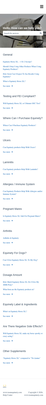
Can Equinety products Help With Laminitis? (20, 169)
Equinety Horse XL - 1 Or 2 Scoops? (17, 61)
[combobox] (20, 33)
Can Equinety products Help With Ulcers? (19, 147)
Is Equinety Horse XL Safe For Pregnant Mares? (22, 216)
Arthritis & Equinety (11, 238)
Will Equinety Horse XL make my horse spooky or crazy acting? (23, 334)
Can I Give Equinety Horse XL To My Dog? (20, 260)
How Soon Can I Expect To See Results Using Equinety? (21, 75)
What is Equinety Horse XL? (14, 81)
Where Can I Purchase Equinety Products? (19, 125)
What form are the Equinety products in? (18, 289)
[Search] (40, 33)
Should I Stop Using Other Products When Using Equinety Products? (22, 67)
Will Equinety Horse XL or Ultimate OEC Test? (21, 103)
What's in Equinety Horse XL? (15, 311)
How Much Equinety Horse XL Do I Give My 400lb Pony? (21, 283)
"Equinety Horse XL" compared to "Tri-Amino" (21, 358)
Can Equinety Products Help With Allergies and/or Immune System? (22, 192)
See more (6, 86)
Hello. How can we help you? (22, 28)
